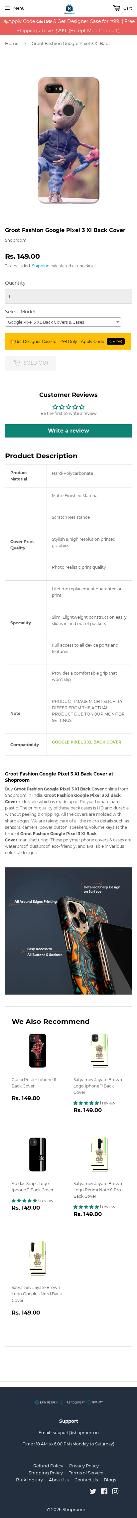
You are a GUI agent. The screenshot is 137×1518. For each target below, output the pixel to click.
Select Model (20, 312)
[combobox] (63, 322)
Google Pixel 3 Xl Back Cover (86, 742)
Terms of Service (86, 1472)
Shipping (41, 265)
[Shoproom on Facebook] (104, 1492)
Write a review (68, 431)
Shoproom (74, 1509)
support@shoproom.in (76, 1432)
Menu (19, 8)
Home (12, 43)
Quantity (15, 283)
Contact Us (86, 1479)
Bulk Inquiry (29, 1479)
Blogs (110, 1479)
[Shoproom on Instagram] (115, 1492)
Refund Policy (48, 1465)
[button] (86, 1102)
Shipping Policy (46, 1472)
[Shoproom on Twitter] (93, 1492)
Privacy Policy (84, 1465)
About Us (58, 1479)
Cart (127, 8)
